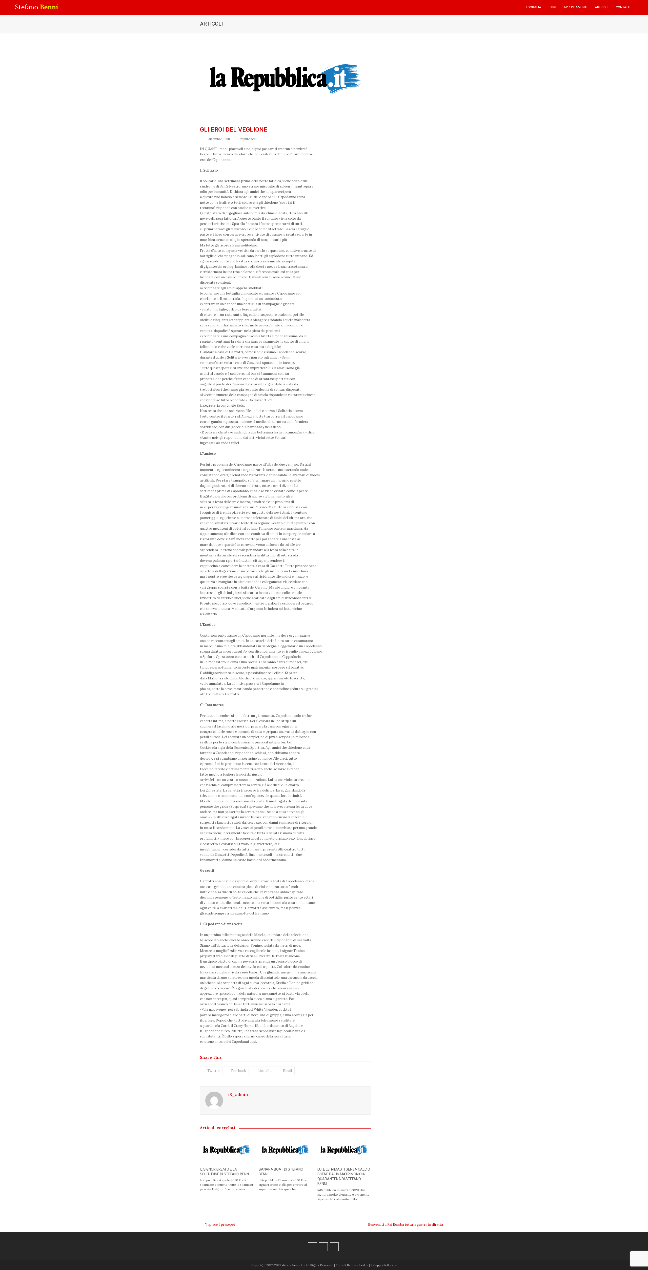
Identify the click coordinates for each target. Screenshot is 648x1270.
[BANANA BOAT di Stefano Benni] (285, 1150)
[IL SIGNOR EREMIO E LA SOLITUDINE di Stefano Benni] (227, 1150)
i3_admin (238, 1094)
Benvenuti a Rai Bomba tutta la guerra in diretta (405, 1224)
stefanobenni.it (292, 1265)
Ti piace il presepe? (217, 1224)
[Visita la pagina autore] (214, 1100)
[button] (639, 7)
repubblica (248, 139)
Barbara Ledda (357, 1265)
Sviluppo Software (384, 1265)
